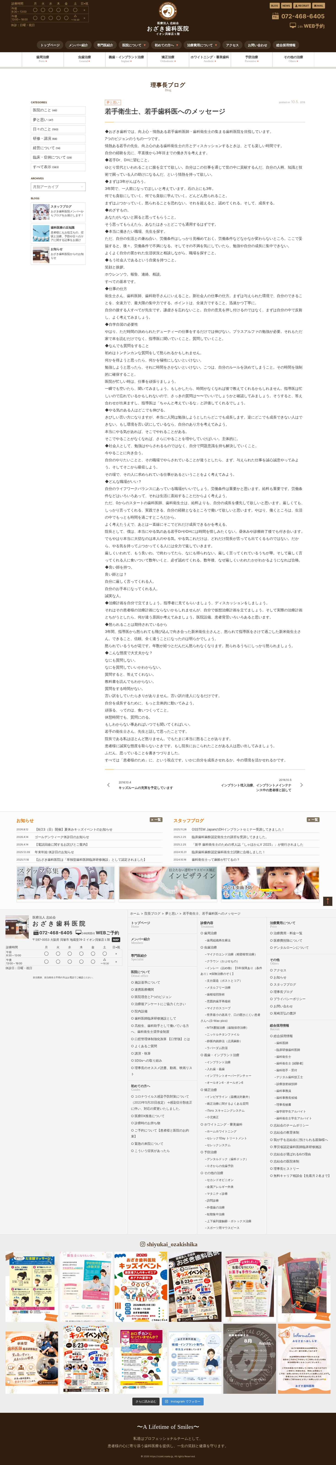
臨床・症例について (52, 157)
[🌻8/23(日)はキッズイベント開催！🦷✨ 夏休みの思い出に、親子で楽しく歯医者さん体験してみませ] (141, 1287)
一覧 (158, 819)
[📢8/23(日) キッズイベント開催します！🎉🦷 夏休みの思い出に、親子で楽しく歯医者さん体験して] (195, 1287)
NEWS (286, 5)
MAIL (320, 5)
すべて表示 (46, 166)
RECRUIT (303, 5)
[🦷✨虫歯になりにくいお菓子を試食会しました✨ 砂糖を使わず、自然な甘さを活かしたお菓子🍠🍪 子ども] (249, 1287)
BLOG (274, 5)
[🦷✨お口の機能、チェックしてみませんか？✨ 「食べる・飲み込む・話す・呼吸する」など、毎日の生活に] (304, 1287)
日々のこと (45, 129)
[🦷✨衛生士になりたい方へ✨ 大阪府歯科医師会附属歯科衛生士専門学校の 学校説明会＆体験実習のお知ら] (86, 1287)
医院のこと (45, 110)
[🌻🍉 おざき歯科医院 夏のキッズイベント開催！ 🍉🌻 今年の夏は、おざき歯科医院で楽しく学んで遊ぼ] (86, 1359)
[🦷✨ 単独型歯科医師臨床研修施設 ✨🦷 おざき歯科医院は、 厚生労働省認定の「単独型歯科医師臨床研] (31, 1359)
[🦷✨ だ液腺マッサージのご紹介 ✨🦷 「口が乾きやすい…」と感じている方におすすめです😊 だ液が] (31, 1287)
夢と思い (43, 119)
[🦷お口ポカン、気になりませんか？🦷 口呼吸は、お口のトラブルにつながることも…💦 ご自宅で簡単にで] (141, 1359)
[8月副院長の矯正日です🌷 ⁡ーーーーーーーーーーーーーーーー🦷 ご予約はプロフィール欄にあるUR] (249, 1359)
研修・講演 (45, 138)
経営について (46, 147)
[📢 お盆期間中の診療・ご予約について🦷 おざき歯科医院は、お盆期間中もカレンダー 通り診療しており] (304, 1359)
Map (116, 939)
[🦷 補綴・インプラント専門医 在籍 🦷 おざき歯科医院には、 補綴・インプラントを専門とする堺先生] (195, 1359)
